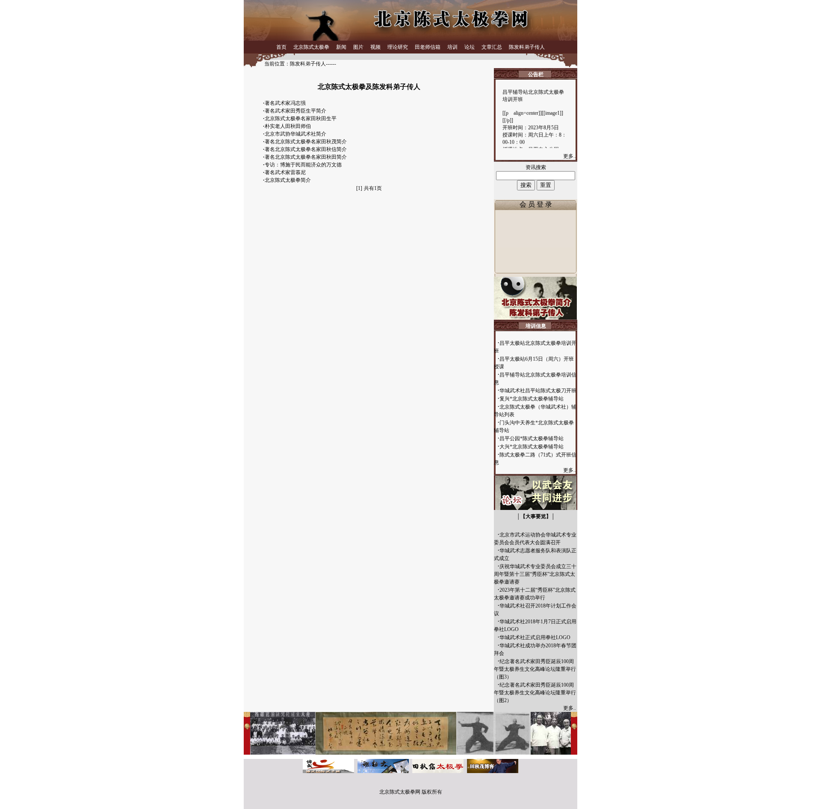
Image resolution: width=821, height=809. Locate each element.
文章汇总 (491, 47)
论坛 (469, 47)
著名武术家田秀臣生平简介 (295, 111)
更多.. (570, 156)
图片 (358, 47)
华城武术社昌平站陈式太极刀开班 (537, 391)
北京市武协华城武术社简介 (295, 134)
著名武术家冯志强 (285, 103)
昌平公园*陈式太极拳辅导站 (531, 439)
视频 (375, 47)
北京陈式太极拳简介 (288, 180)
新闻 (341, 47)
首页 (281, 47)
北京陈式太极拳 (311, 47)
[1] (359, 188)
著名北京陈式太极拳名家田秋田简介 (306, 157)
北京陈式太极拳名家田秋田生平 (301, 118)
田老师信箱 (427, 47)
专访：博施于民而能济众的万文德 (303, 165)
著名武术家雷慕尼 (285, 172)
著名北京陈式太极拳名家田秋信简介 (306, 149)
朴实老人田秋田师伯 (288, 126)
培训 (452, 47)
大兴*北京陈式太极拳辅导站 (531, 447)
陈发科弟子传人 (527, 47)
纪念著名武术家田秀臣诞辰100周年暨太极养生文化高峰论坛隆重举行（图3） (535, 669)
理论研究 (397, 47)
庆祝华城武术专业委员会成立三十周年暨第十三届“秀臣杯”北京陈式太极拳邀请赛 (535, 574)
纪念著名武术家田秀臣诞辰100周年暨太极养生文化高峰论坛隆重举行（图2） (535, 692)
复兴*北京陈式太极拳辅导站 (531, 399)
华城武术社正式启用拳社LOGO (534, 637)
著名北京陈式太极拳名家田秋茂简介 (306, 142)
